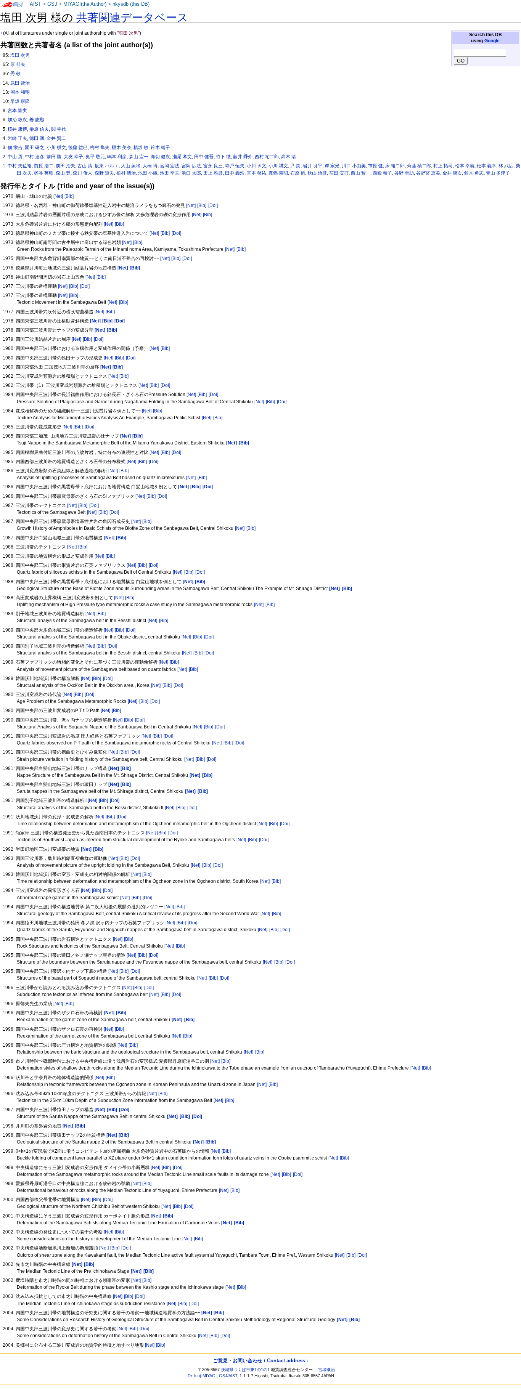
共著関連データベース (132, 17)
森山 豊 (63, 173)
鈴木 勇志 (474, 173)
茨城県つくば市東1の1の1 (245, 1369)
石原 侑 (297, 173)
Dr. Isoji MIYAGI (202, 1375)
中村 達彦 (34, 156)
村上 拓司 (443, 165)
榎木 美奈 (121, 147)
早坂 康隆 (20, 101)
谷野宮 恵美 (428, 173)
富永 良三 (213, 165)
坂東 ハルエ (107, 165)
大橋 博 (150, 165)
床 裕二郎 (395, 165)
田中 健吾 (204, 156)
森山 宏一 (138, 156)
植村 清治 (126, 173)
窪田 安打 (339, 173)
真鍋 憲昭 (278, 173)
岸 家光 (332, 165)
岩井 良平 (312, 165)
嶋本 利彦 (117, 156)
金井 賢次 (452, 173)
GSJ (52, 4)
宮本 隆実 (17, 110)
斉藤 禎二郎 (419, 165)
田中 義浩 (234, 173)
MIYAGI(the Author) (84, 4)
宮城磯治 (326, 1369)
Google (492, 40)
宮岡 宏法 (169, 165)
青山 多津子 (498, 173)
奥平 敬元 (95, 156)
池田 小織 (148, 173)
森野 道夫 (104, 173)
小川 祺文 (278, 165)
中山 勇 (15, 156)
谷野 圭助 (404, 173)
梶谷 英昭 (43, 173)
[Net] (58, 196)
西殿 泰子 (382, 173)
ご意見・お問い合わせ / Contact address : (260, 1360)
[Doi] (213, 205)
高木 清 (288, 156)
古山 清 (84, 165)
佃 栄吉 (15, 147)
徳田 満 (36, 138)
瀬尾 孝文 (182, 156)
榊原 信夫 (39, 129)
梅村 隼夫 (99, 147)
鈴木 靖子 (160, 147)
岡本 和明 (20, 92)
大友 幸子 (73, 156)
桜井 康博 (17, 129)
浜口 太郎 (191, 173)
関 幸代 (58, 129)
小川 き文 (256, 165)
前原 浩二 (43, 165)
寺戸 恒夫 (234, 165)
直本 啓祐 (256, 173)
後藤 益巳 (78, 147)
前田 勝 (54, 156)
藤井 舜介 (242, 156)
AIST (35, 4)
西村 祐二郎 (267, 156)
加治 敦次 (17, 119)
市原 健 (375, 165)
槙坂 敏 (140, 147)
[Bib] (69, 196)
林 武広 (505, 165)
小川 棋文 (56, 147)
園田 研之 (34, 147)
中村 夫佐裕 (20, 165)
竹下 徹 (223, 156)
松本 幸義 (464, 165)
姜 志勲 (36, 119)
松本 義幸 (486, 165)
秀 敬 (15, 73)
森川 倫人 (82, 173)
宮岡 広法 (191, 165)
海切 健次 (160, 156)
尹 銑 (295, 165)
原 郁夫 (17, 64)
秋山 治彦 (317, 173)
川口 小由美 (354, 165)
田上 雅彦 (213, 173)
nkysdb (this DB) (131, 4)
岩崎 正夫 (17, 138)
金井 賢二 (56, 138)
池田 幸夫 (169, 173)
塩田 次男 (20, 55)
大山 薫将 (130, 165)
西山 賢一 (360, 173)
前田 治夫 (65, 165)
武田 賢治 (20, 83)
